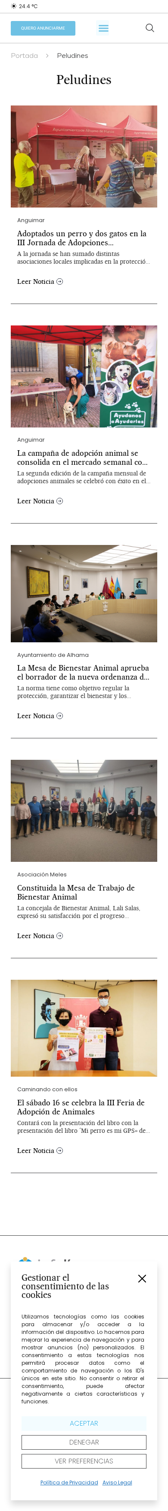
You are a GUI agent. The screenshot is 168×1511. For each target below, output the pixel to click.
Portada (24, 56)
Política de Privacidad (69, 1482)
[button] (142, 1278)
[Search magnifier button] (150, 28)
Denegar (84, 1442)
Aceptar (84, 1423)
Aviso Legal (117, 1482)
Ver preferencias (84, 1461)
